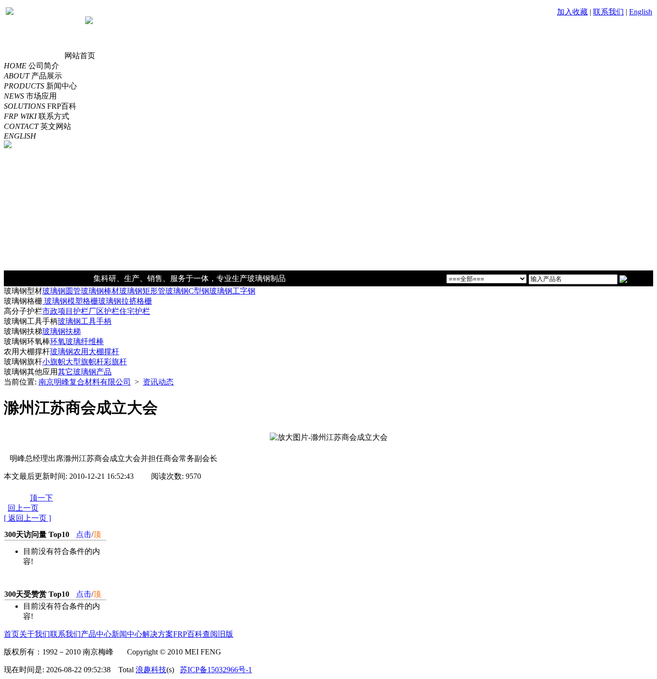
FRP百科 (187, 634)
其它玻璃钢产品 (85, 372)
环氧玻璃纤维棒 (77, 341)
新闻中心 (127, 634)
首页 (11, 634)
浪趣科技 (151, 670)
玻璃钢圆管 (61, 291)
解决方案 (157, 634)
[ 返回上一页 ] (27, 518)
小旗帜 (53, 362)
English (640, 12)
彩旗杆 (115, 362)
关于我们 (34, 634)
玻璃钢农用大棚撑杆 (84, 351)
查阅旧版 (217, 634)
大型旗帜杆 (84, 362)
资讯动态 (158, 382)
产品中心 (96, 634)
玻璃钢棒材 (100, 291)
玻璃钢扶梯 (61, 331)
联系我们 (608, 12)
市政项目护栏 (65, 311)
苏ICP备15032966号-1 (216, 670)
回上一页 (23, 508)
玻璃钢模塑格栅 (70, 301)
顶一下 (41, 498)
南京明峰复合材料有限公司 (84, 382)
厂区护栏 (103, 311)
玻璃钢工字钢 (232, 291)
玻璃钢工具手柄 (85, 321)
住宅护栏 (134, 311)
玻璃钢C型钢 (187, 291)
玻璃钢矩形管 (142, 291)
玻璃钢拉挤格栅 (125, 301)
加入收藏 (572, 12)
